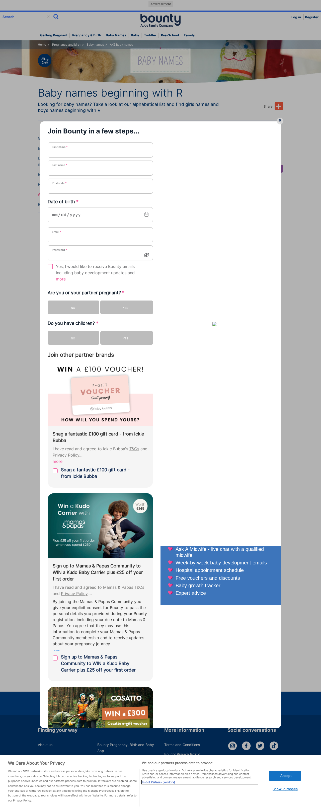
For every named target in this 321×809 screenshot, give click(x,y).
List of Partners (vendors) (158, 782)
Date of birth (63, 201)
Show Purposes (285, 789)
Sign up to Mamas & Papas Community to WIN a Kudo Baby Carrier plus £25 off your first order (98, 663)
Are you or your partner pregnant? (86, 292)
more (61, 279)
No (73, 308)
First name (60, 147)
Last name (59, 165)
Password (59, 250)
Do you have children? (73, 323)
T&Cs (134, 449)
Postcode (59, 183)
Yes (125, 308)
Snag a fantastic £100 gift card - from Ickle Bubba (95, 473)
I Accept (285, 776)
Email (56, 232)
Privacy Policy (66, 455)
